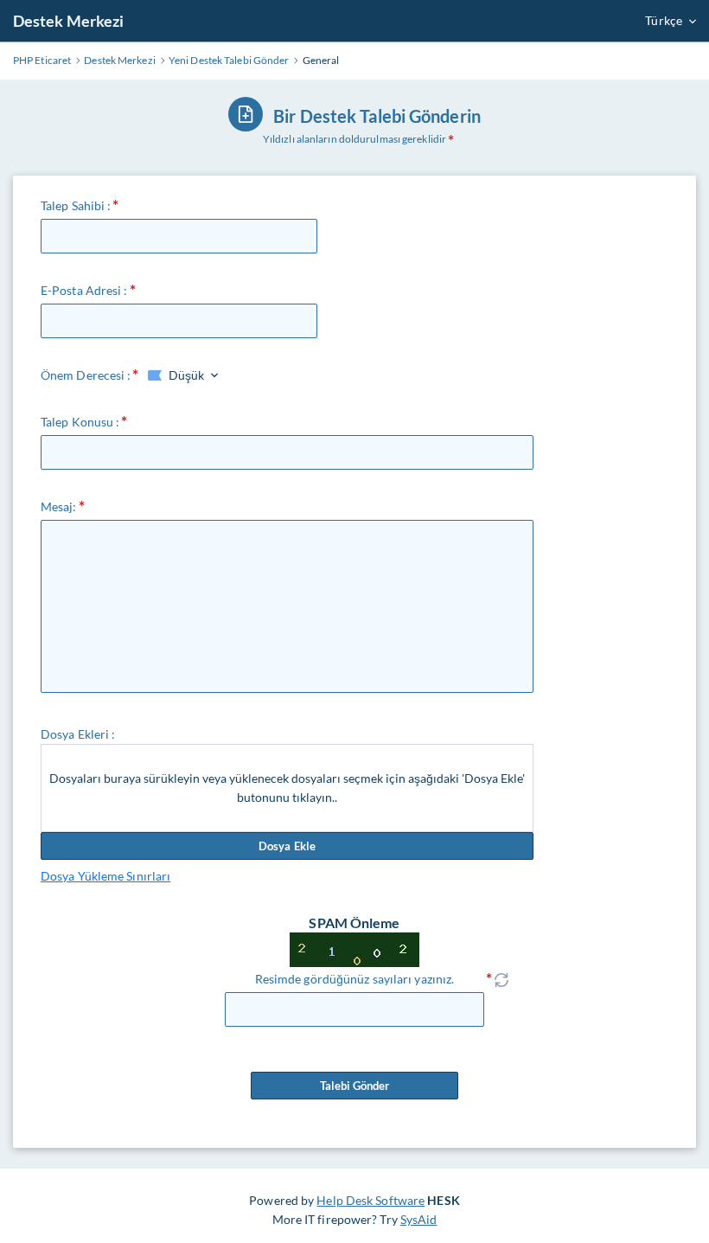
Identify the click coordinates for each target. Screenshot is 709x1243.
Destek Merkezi (68, 20)
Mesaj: (59, 506)
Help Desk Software (370, 1200)
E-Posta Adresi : (84, 290)
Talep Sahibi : (76, 205)
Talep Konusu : (80, 421)
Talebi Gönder (354, 1085)
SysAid (419, 1219)
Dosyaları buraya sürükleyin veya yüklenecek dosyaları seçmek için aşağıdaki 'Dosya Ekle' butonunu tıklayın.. (287, 787)
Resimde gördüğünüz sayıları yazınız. (355, 978)
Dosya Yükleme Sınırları (105, 875)
